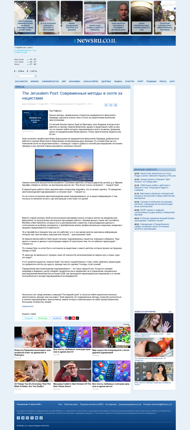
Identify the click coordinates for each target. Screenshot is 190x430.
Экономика (74, 81)
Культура (129, 81)
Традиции (151, 81)
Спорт (140, 81)
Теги (60, 404)
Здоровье (106, 81)
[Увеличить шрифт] (111, 105)
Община (118, 81)
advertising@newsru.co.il (162, 404)
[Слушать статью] (118, 105)
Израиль (35, 81)
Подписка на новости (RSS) (91, 404)
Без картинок (111, 404)
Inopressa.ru (27, 306)
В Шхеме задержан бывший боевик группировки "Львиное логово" (154, 219)
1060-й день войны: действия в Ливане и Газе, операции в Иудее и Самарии (152, 187)
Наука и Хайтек (90, 81)
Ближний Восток (50, 81)
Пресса (162, 81)
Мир (64, 81)
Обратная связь (71, 404)
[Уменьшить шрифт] (106, 105)
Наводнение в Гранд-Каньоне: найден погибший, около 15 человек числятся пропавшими (151, 226)
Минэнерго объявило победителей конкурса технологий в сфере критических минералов (154, 195)
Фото (172, 81)
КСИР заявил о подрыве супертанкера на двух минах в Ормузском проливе (154, 212)
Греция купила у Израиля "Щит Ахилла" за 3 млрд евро (152, 180)
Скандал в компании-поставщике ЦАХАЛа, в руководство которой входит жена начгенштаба (153, 204)
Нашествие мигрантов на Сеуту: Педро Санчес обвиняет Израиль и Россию (155, 174)
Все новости (21, 81)
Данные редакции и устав (130, 404)
